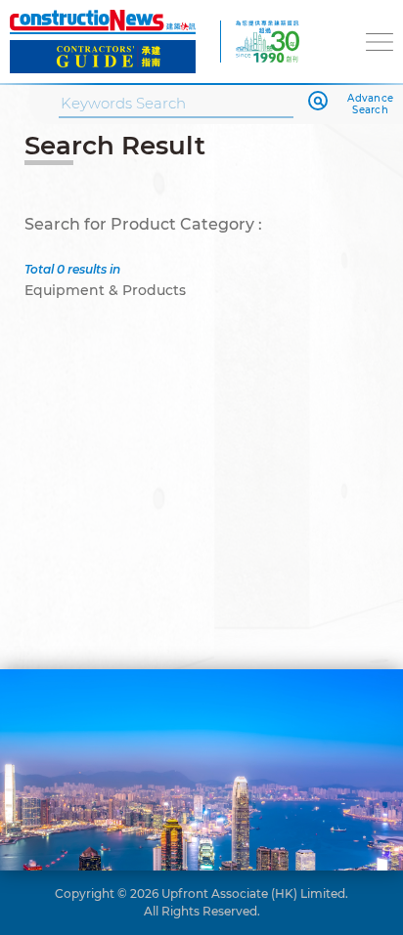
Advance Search (370, 104)
